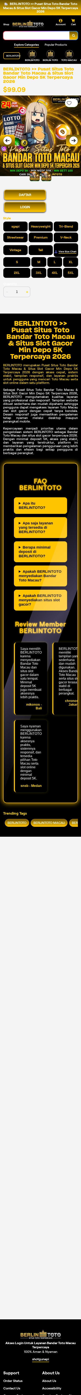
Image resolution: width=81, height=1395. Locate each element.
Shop (6, 24)
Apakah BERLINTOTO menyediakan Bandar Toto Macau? (40, 575)
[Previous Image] (7, 140)
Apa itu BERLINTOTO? (32, 505)
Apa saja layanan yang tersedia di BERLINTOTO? (36, 527)
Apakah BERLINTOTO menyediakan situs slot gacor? (40, 600)
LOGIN (25, 207)
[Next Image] (73, 140)
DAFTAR (25, 195)
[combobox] (36, 35)
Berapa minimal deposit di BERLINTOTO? (34, 551)
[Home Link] (28, 24)
